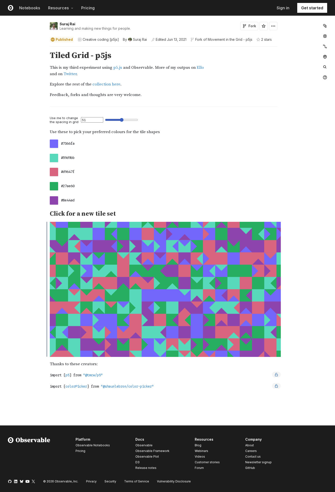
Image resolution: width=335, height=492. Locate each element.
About (249, 445)
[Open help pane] (325, 77)
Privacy (91, 481)
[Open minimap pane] (325, 46)
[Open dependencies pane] (325, 57)
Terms (136, 481)
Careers (251, 451)
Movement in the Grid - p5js (230, 39)
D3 (137, 462)
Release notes (145, 468)
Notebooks (29, 7)
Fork (252, 26)
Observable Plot (147, 456)
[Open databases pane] (325, 36)
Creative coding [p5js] (101, 39)
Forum (199, 468)
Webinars (201, 451)
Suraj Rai (67, 24)
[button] (44, 49)
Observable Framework (152, 451)
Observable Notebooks (93, 445)
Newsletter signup (258, 462)
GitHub (250, 468)
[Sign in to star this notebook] (263, 26)
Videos (200, 456)
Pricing (88, 7)
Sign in (283, 7)
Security (110, 481)
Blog (198, 445)
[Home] (29, 454)
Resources (58, 7)
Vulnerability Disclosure (174, 481)
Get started (312, 7)
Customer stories (207, 462)
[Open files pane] (325, 26)
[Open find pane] (325, 67)
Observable (144, 445)
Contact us (253, 456)
